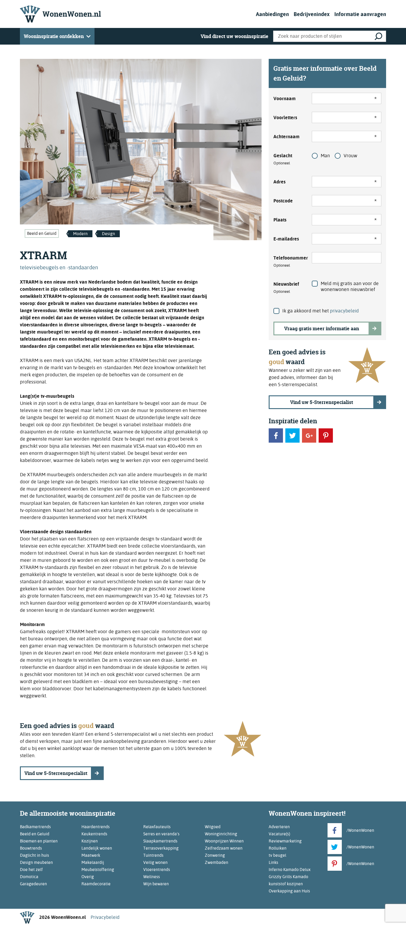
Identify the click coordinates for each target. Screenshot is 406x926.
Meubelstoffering (97, 869)
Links (273, 862)
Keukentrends (94, 833)
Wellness (151, 876)
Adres (279, 182)
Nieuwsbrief (286, 287)
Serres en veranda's (161, 833)
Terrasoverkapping (161, 848)
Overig (87, 876)
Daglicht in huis (34, 855)
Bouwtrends (31, 848)
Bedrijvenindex (312, 14)
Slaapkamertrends (160, 841)
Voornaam (284, 98)
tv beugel (277, 855)
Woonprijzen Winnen (224, 841)
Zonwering (215, 855)
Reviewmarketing (285, 841)
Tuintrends (153, 855)
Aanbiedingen (272, 14)
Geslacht (282, 159)
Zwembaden (216, 862)
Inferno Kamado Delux (290, 869)
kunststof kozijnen (286, 883)
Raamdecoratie (96, 883)
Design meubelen (36, 862)
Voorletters (285, 117)
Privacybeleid (105, 917)
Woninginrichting (221, 833)
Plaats (280, 220)
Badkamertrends (35, 826)
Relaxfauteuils (157, 826)
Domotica (29, 876)
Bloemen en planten (39, 841)
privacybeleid (344, 311)
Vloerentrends (156, 869)
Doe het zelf (31, 869)
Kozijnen (89, 841)
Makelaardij (92, 862)
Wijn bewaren (156, 883)
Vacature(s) (279, 833)
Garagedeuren (33, 883)
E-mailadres (286, 239)
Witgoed (213, 826)
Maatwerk (90, 855)
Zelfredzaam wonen (224, 848)
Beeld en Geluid (41, 233)
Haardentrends (95, 826)
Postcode (283, 201)
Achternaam (286, 136)
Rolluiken (278, 848)
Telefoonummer (289, 261)
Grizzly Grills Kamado (288, 876)
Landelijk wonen (96, 848)
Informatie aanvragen (360, 14)
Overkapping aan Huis (289, 891)
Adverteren (279, 826)
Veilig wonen (155, 862)
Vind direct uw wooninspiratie (234, 36)
